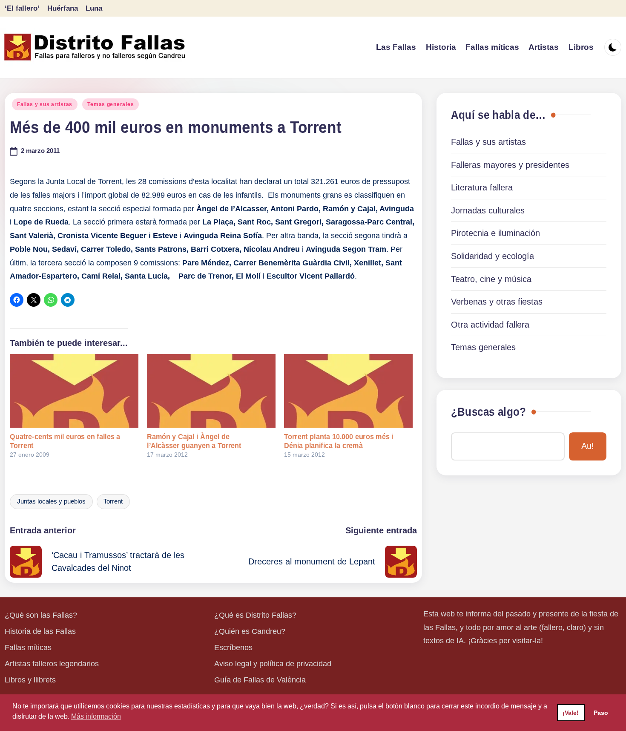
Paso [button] (601, 712)
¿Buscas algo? (488, 412)
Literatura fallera (482, 187)
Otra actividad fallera (490, 324)
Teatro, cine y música (491, 279)
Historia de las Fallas (40, 631)
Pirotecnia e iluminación (495, 233)
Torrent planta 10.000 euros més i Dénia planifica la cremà (338, 441)
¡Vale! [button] (571, 712)
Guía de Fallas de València (260, 680)
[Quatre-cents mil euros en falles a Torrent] (74, 390)
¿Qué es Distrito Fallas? (255, 615)
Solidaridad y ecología (492, 256)
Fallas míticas (28, 647)
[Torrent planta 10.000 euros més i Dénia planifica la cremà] (348, 390)
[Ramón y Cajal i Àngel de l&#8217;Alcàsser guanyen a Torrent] (211, 390)
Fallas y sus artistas (44, 104)
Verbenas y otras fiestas (497, 301)
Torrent (113, 501)
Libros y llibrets (30, 680)
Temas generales (110, 104)
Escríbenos (233, 647)
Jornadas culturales (488, 210)
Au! (587, 446)
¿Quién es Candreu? (249, 631)
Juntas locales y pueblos (51, 501)
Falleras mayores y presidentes (510, 165)
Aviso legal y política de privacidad (272, 663)
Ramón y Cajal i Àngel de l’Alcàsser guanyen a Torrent (194, 441)
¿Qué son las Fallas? (41, 615)
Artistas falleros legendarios (52, 663)
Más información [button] (96, 716)
